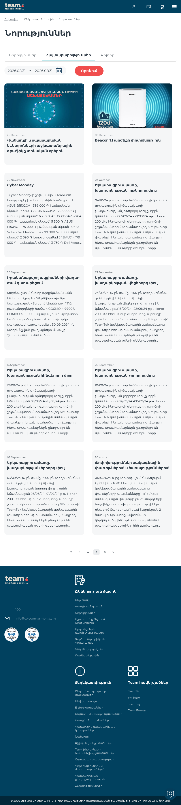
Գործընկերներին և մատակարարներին (90, 767)
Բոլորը (107, 55)
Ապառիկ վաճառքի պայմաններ (98, 714)
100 (18, 609)
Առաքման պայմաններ (92, 720)
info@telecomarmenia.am (35, 618)
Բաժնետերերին (87, 655)
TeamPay (134, 704)
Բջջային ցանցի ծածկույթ (93, 743)
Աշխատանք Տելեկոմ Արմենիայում (90, 621)
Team (14, 6)
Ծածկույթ (82, 736)
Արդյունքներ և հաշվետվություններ (89, 630)
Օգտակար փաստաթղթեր (94, 759)
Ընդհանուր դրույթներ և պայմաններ (91, 693)
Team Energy (137, 710)
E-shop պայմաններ (89, 707)
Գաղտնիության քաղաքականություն (90, 777)
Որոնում (89, 71)
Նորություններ (22, 55)
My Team (134, 697)
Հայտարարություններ (68, 55)
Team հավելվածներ (148, 682)
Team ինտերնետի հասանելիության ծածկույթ (95, 751)
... (59, 70)
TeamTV (133, 691)
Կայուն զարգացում (89, 649)
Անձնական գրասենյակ (134, 6)
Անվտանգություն (87, 701)
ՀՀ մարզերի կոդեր (88, 785)
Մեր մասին (83, 600)
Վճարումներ (148, 6)
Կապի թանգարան (89, 606)
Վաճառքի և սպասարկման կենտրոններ (95, 728)
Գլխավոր (11, 19)
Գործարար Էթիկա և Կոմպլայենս (90, 640)
